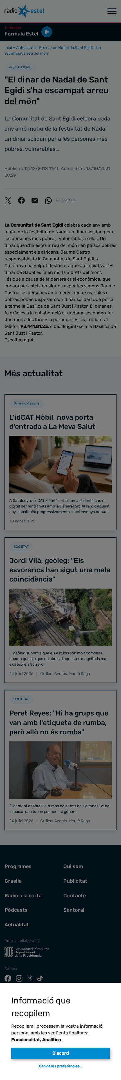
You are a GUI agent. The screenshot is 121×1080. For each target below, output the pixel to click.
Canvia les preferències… (60, 1066)
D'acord (60, 1053)
